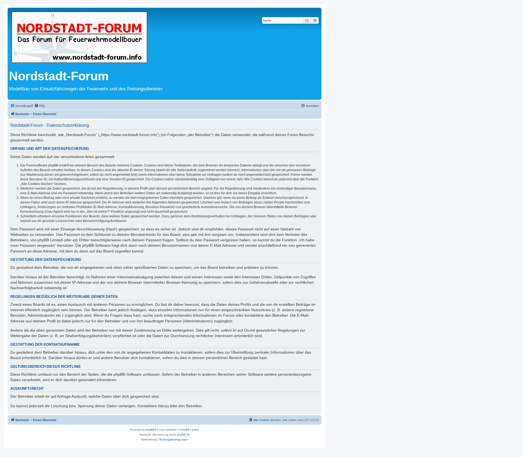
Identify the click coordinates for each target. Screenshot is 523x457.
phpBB (150, 429)
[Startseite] (79, 37)
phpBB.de (183, 434)
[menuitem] (39, 106)
